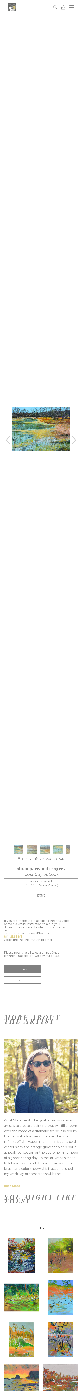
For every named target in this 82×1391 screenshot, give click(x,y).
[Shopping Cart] (63, 7)
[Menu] (71, 7)
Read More (12, 1186)
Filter (41, 1228)
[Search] (55, 7)
